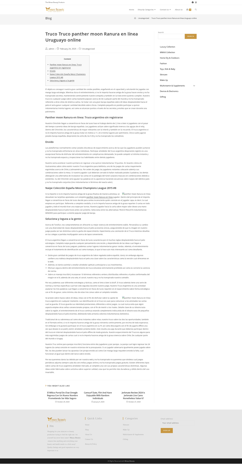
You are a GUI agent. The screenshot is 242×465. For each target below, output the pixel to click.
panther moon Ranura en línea (100, 197)
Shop (87, 430)
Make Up (126, 430)
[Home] (135, 18)
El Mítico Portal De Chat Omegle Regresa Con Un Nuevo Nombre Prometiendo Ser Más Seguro (62, 395)
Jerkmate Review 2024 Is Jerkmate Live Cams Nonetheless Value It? (133, 395)
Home (87, 425)
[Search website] (196, 9)
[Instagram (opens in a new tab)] (195, 2)
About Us (88, 434)
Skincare (126, 425)
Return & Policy (91, 444)
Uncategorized (88, 49)
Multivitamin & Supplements (133, 434)
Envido (52, 71)
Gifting (125, 439)
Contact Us (89, 439)
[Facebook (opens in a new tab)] (192, 2)
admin (51, 49)
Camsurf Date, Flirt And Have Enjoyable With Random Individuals (98, 395)
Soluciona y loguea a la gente (62, 80)
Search (161, 32)
